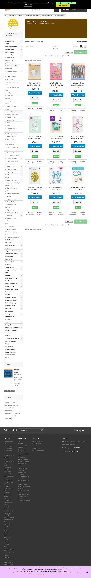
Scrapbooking (9, 55)
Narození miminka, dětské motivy (11, 78)
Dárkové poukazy (10, 349)
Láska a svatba (11, 74)
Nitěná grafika (9, 256)
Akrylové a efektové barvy (12, 251)
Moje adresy (35, 446)
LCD (15, 410)
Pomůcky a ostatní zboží (13, 237)
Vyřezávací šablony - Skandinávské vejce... (34, 188)
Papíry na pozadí (11, 199)
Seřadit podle (29, 46)
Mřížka (81, 47)
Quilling (7, 335)
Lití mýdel (8, 292)
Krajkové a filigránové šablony (11, 149)
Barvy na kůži (9, 259)
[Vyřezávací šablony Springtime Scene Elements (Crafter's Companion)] (56, 124)
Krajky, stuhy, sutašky (11, 283)
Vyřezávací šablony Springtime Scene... (56, 137)
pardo (6, 416)
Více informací (28, 6)
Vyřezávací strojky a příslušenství (11, 67)
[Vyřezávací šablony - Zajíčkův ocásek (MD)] (34, 71)
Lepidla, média (10, 226)
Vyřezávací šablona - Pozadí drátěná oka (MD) (78, 85)
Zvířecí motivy (10, 120)
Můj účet (35, 438)
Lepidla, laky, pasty (10, 303)
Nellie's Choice (9, 52)
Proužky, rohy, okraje (12, 114)
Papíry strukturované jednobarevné (11, 162)
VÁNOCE (7, 344)
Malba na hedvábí (10, 305)
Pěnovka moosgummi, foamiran (11, 332)
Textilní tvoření (9, 267)
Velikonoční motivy (12, 112)
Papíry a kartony (9, 324)
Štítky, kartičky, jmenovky (10, 97)
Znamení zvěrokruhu (12, 153)
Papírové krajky (9, 49)
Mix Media (9, 215)
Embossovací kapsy (12, 158)
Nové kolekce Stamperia (11, 405)
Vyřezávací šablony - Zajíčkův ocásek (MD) (34, 84)
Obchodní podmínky (23, 484)
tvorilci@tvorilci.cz (73, 451)
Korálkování (8, 281)
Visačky (9, 93)
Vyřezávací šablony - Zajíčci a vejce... (56, 188)
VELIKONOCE (9, 346)
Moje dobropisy (36, 443)
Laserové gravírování (24, 500)
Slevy (8, 364)
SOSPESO (8, 322)
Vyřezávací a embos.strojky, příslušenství (9, 60)
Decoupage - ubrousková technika (12, 247)
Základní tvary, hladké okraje (11, 83)
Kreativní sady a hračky (11, 289)
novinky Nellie (8, 413)
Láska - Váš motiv (10, 352)
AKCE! (7, 44)
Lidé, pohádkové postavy (13, 155)
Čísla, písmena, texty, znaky (11, 102)
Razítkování (8, 242)
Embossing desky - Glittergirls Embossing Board (11, 231)
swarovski (17, 413)
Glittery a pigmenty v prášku (11, 222)
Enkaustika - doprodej (11, 300)
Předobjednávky (9, 41)
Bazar (7, 357)
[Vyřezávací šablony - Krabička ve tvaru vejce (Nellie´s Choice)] (77, 124)
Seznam (85, 47)
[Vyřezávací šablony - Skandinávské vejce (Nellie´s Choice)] (34, 175)
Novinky (20, 443)
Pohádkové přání (9, 408)
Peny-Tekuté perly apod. (13, 212)
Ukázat (54, 46)
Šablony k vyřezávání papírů (11, 190)
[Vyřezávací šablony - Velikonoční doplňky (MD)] (56, 71)
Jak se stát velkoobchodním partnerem (22, 468)
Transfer (13, 402)
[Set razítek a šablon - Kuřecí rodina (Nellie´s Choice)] (77, 175)
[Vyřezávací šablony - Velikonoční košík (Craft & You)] (34, 124)
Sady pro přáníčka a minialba (11, 206)
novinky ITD (13, 416)
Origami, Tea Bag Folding (12, 327)
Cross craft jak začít (23, 494)
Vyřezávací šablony (12, 71)
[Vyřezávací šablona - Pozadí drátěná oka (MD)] (77, 71)
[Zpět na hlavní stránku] (5, 16)
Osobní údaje (36, 448)
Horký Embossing (10, 240)
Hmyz (8, 125)
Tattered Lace (8, 410)
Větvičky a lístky (11, 117)
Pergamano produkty (11, 46)
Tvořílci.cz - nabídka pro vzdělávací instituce (23, 463)
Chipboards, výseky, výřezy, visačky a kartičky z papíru (12, 183)
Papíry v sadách (11, 166)
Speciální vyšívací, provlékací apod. (11, 143)
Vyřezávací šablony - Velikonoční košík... (35, 137)
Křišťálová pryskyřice (11, 286)
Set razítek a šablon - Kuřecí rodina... (78, 188)
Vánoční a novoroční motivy (11, 108)
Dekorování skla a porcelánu (10, 263)
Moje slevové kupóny (38, 450)
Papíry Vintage (11, 210)
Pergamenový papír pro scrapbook (12, 195)
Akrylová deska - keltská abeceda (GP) (18, 372)
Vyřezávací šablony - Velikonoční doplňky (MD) (56, 85)
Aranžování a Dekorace (11, 253)
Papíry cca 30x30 (11, 169)
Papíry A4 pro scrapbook (13, 172)
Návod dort (8, 418)
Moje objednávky (37, 441)
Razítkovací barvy (11, 218)
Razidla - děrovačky (10, 341)
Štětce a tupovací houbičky (10, 318)
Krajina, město (10, 139)
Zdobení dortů (9, 311)
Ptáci (8, 123)
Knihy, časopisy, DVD (11, 278)
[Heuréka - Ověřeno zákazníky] (13, 24)
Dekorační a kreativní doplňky (11, 176)
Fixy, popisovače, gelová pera (12, 271)
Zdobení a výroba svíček (12, 338)
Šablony (7, 314)
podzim (7, 402)
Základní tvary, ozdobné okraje (12, 89)
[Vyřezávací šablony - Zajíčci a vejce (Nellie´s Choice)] (56, 175)
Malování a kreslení (10, 297)
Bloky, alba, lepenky (12, 201)
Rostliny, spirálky (11, 136)
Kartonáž (7, 275)
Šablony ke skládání (12, 133)
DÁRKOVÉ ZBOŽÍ (10, 355)
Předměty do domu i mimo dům (11, 130)
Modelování (8, 308)
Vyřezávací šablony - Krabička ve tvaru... (78, 137)
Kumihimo (8, 294)
